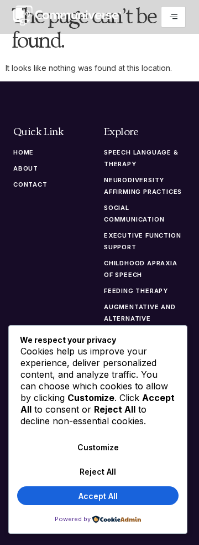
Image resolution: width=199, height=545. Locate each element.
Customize (98, 447)
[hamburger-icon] (173, 17)
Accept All (98, 496)
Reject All (98, 471)
